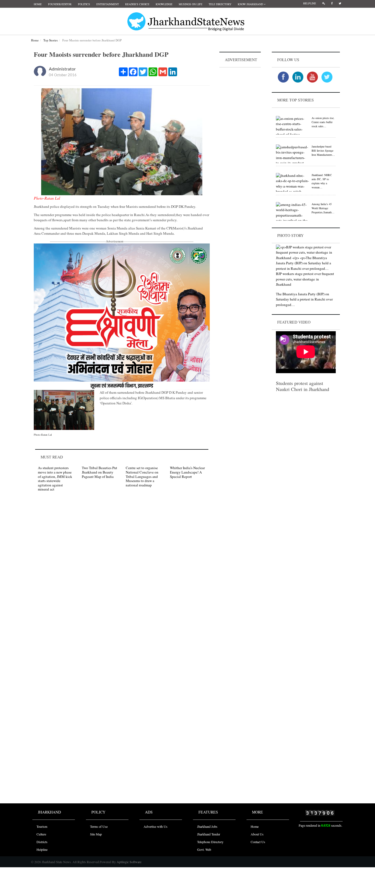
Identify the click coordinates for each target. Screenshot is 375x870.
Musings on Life (190, 4)
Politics (84, 4)
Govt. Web (204, 849)
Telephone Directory (210, 842)
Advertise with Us (155, 826)
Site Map (96, 834)
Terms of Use (99, 826)
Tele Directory (220, 4)
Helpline (309, 3)
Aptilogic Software (128, 862)
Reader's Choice (137, 4)
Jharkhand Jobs (207, 826)
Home (38, 4)
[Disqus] (122, 573)
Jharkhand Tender (208, 834)
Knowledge (164, 4)
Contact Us (258, 842)
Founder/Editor (60, 4)
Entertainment (107, 4)
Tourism (42, 826)
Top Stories (50, 40)
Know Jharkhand (251, 4)
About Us (257, 834)
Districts (42, 842)
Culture (41, 834)
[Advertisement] (240, 151)
